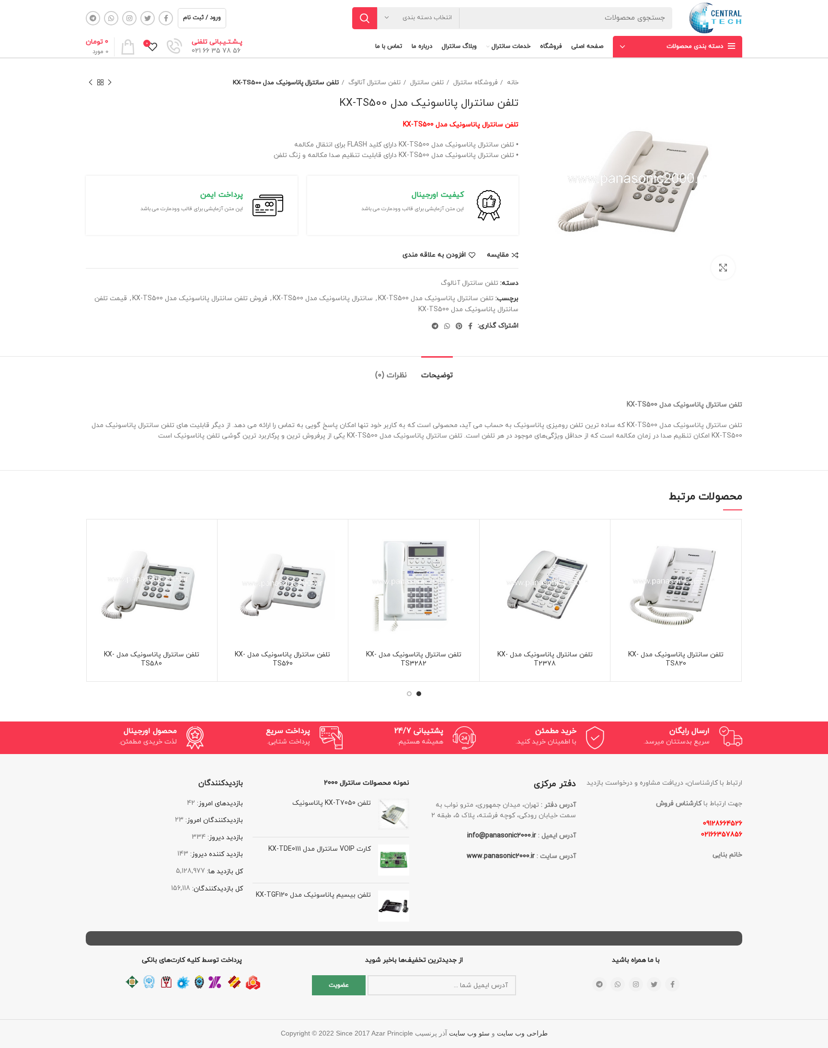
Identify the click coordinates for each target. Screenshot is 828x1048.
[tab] (437, 370)
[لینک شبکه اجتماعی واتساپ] (111, 18)
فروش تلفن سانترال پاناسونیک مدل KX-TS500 (199, 298)
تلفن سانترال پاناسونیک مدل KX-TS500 (436, 298)
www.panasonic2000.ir (501, 856)
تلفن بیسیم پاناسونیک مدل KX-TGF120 (313, 895)
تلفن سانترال (426, 82)
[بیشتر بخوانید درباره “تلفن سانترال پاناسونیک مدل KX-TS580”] (98, 561)
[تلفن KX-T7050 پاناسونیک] (393, 814)
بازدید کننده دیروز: (215, 854)
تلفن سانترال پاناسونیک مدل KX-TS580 (151, 659)
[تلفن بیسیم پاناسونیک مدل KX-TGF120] (393, 906)
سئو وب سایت (469, 1033)
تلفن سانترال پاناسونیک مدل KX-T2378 (545, 659)
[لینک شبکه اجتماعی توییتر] (147, 18)
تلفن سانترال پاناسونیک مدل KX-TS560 (282, 659)
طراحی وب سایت (522, 1033)
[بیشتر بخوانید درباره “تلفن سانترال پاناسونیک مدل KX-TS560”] (230, 561)
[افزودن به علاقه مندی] (622, 540)
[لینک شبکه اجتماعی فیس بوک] (166, 18)
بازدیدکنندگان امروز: (213, 820)
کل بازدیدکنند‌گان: (216, 888)
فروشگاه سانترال (474, 82)
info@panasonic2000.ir (501, 835)
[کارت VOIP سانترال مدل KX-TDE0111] (393, 860)
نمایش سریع (622, 583)
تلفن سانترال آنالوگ (373, 82)
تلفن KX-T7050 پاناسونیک (331, 803)
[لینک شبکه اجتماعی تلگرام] (93, 18)
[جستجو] (364, 18)
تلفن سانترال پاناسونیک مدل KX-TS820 (676, 659)
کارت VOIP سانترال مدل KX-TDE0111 (319, 849)
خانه (511, 82)
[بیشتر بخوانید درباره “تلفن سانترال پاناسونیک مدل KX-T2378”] (492, 561)
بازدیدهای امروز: (219, 803)
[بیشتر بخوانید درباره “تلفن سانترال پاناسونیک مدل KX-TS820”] (622, 561)
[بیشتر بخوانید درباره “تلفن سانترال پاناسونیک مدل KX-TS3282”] (360, 561)
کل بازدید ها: (224, 871)
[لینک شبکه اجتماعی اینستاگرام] (129, 18)
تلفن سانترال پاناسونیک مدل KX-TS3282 (413, 659)
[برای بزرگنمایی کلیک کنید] (723, 268)
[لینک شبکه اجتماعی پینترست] (459, 326)
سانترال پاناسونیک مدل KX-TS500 (323, 298)
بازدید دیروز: (224, 837)
